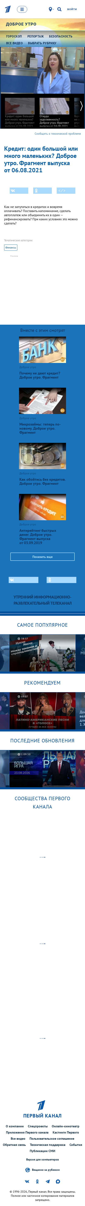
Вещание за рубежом (46, 1169)
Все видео (18, 1138)
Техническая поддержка (47, 1145)
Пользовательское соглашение (52, 1138)
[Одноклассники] (42, 191)
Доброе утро (21, 24)
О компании (15, 1126)
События (76, 1145)
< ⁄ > (61, 190)
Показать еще (42, 557)
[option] (20, 111)
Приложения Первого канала (27, 1132)
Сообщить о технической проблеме (58, 133)
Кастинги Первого (66, 1132)
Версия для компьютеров (42, 1159)
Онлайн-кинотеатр (65, 1126)
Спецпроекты (38, 1126)
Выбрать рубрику (42, 43)
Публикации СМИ (42, 1151)
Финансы (10, 247)
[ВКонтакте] (19, 191)
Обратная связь (14, 1145)
